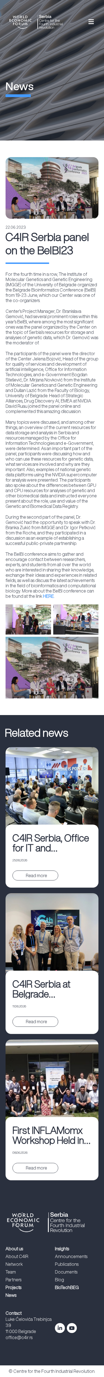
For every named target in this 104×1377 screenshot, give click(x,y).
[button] (84, 22)
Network (14, 1264)
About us (14, 1248)
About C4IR (17, 1256)
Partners (13, 1279)
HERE (48, 596)
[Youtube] (72, 1328)
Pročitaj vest (36, 875)
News (11, 1295)
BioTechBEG (67, 1287)
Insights (62, 1248)
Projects (13, 1287)
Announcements (71, 1256)
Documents (66, 1272)
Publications (66, 1264)
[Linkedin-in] (60, 1328)
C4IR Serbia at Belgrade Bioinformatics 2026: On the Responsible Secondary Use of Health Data (48, 989)
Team (11, 1272)
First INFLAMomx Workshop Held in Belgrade (48, 1135)
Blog (59, 1279)
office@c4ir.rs (19, 1337)
